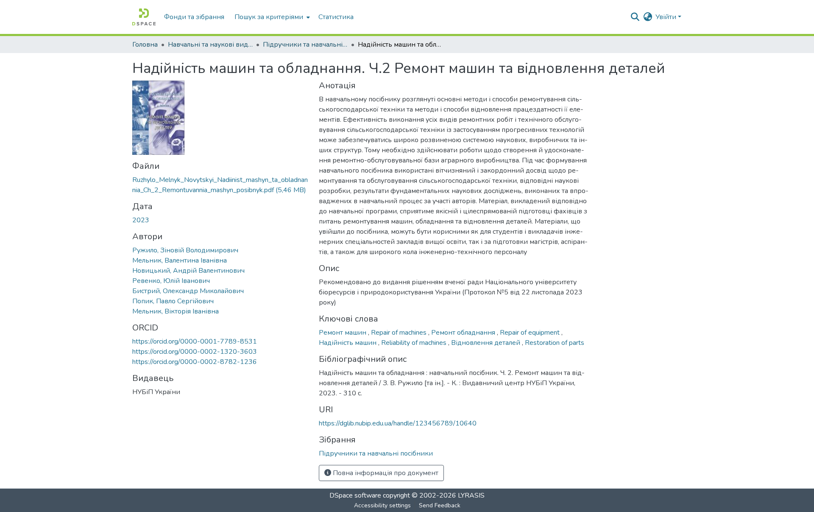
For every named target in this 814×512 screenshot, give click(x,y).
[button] (144, 16)
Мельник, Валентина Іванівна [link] (179, 260)
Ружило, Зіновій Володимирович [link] (185, 250)
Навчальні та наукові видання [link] (210, 44)
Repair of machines (399, 332)
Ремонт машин (343, 332)
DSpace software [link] (355, 495)
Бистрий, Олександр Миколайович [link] (188, 291)
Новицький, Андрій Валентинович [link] (188, 270)
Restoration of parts (554, 342)
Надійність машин (348, 342)
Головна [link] (145, 44)
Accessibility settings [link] (382, 505)
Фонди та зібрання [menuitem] (194, 17)
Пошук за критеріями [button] (268, 17)
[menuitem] (271, 17)
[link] (220, 185)
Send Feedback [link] (439, 505)
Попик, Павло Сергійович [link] (173, 301)
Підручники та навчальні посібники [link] (305, 44)
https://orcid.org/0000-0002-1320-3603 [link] (194, 351)
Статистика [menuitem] (336, 17)
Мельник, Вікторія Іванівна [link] (175, 311)
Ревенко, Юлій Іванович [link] (171, 280)
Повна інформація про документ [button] (384, 473)
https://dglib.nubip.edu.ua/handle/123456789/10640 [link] (398, 423)
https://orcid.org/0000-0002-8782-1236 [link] (194, 362)
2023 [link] (140, 220)
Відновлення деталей (486, 342)
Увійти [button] (666, 17)
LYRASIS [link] (471, 495)
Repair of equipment (530, 332)
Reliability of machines (414, 342)
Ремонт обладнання (464, 332)
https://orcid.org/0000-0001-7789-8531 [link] (194, 341)
